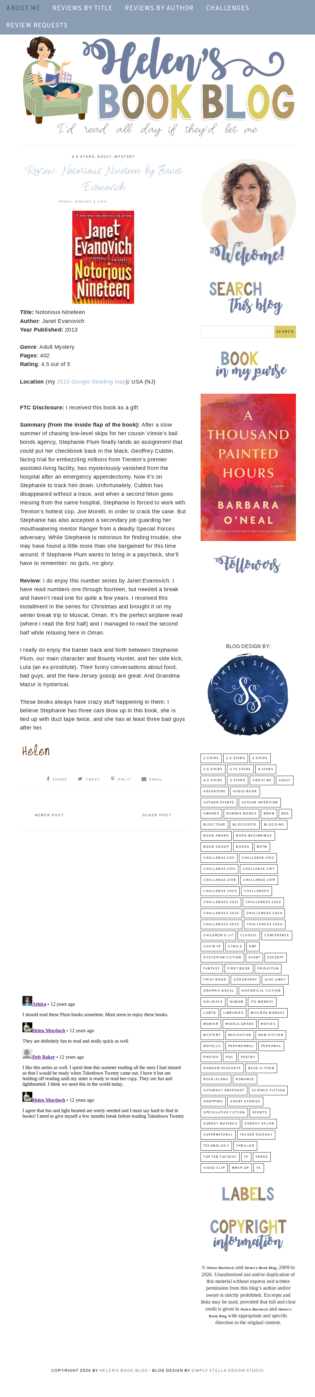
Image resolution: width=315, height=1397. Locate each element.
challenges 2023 (221, 913)
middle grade (239, 1024)
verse (262, 1157)
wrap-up (240, 1168)
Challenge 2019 (259, 880)
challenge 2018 (219, 880)
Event (255, 958)
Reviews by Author (159, 9)
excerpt (275, 958)
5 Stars (238, 780)
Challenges (227, 9)
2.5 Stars (235, 758)
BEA (285, 814)
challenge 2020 (220, 891)
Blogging (274, 825)
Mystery (124, 156)
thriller (245, 1146)
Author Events (218, 803)
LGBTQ (209, 1013)
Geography (245, 980)
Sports (259, 1113)
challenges (256, 891)
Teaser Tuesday (256, 1135)
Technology (216, 1146)
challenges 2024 (264, 913)
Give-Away (275, 980)
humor (237, 1002)
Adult (104, 156)
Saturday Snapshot (224, 1091)
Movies (268, 1024)
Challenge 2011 (219, 858)
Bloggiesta (245, 825)
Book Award (216, 836)
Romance (245, 1079)
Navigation (239, 1035)
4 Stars (266, 769)
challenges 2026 (265, 924)
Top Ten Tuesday (220, 1157)
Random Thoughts (222, 1068)
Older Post (157, 815)
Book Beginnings (254, 836)
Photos (211, 1057)
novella (212, 1046)
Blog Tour (214, 825)
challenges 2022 (263, 902)
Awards (211, 814)
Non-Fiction (271, 1035)
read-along (216, 1079)
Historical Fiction (261, 991)
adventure (214, 792)
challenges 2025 (221, 924)
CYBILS (235, 947)
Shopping (213, 1102)
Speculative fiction (224, 1113)
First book (238, 969)
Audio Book (245, 792)
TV (246, 1157)
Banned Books (241, 814)
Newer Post (49, 815)
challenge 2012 (258, 858)
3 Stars (260, 758)
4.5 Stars (83, 156)
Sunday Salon (259, 1124)
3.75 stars (240, 769)
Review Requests (37, 26)
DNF (253, 947)
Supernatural (218, 1135)
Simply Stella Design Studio (227, 1370)
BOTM (262, 847)
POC (230, 1057)
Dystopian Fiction (222, 958)
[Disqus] (103, 911)
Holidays (213, 1002)
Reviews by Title (83, 9)
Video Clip (214, 1168)
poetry (248, 1057)
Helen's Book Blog (123, 1370)
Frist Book (214, 980)
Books (243, 847)
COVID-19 (212, 947)
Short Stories (245, 1102)
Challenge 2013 (219, 869)
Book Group (216, 847)
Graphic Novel (218, 991)
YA (258, 1168)
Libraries (233, 1013)
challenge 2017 (259, 869)
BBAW (269, 814)
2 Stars (211, 758)
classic (248, 935)
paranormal (241, 1046)
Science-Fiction (268, 1091)
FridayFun (268, 969)
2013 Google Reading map (91, 382)
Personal (271, 1046)
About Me (23, 9)
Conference (276, 935)
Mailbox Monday (268, 1013)
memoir (210, 1024)
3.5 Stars (213, 769)
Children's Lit (218, 935)
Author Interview (259, 803)
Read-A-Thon (261, 1068)
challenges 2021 (220, 902)
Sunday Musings (220, 1124)
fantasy (211, 969)
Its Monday (262, 1002)
